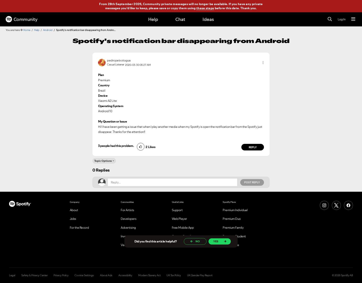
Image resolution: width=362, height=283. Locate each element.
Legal (12, 275)
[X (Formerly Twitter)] (336, 205)
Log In (341, 19)
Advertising (128, 227)
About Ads (106, 275)
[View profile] (102, 62)
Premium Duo (232, 219)
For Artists (127, 210)
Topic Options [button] (103, 161)
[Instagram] (324, 205)
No (198, 241)
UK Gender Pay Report (199, 275)
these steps (205, 8)
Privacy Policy (61, 275)
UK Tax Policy (173, 275)
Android (47, 30)
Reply (253, 147)
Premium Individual (235, 210)
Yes (215, 241)
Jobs (73, 219)
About (74, 210)
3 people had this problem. (116, 146)
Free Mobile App (183, 227)
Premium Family (233, 227)
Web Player (179, 219)
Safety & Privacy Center (34, 275)
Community (26, 19)
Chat (180, 19)
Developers (128, 219)
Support (177, 210)
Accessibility (125, 275)
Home (26, 30)
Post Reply (252, 182)
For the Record (79, 227)
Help (153, 19)
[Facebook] (348, 205)
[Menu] (353, 19)
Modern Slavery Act (149, 275)
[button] (263, 62)
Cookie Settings (84, 275)
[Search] (330, 19)
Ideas (208, 19)
